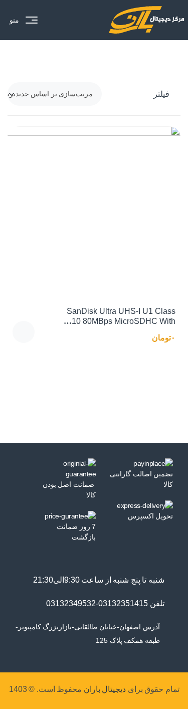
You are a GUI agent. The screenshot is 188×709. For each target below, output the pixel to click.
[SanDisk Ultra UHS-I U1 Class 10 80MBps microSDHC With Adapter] (94, 212)
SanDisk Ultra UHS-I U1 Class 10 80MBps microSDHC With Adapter (121, 321)
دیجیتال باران (105, 689)
